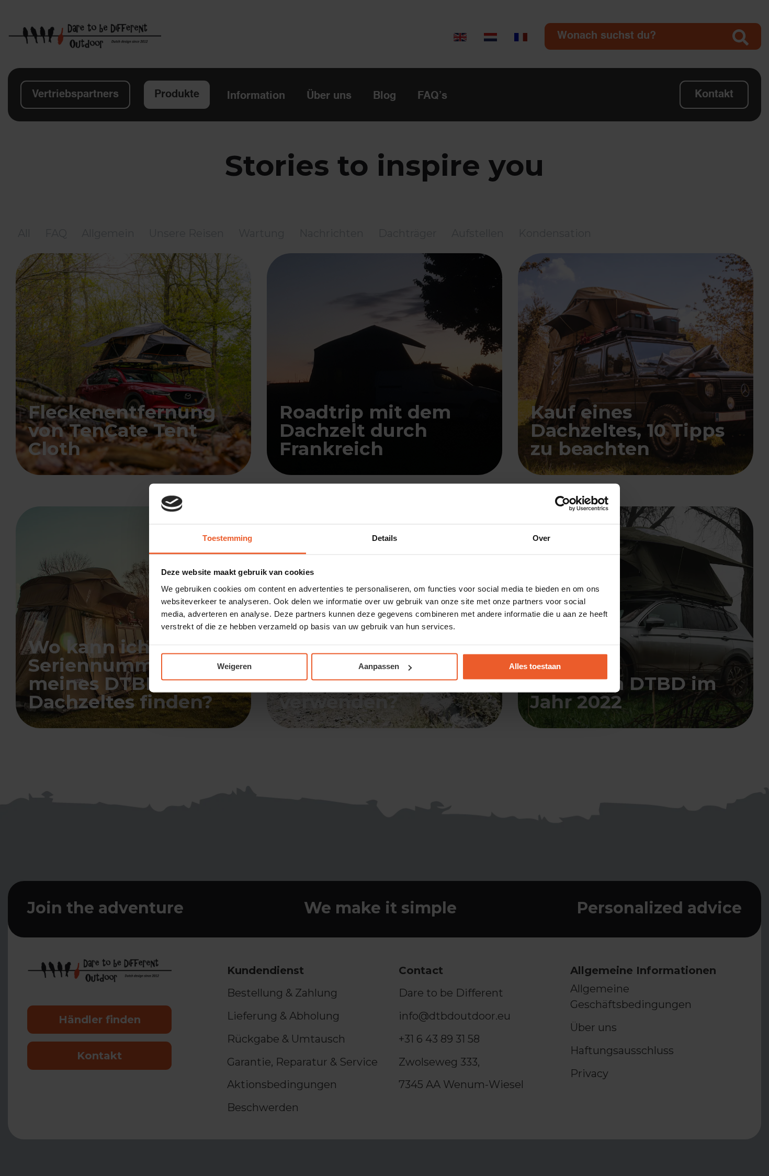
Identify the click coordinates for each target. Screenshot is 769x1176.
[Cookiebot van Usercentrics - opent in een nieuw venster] (562, 504)
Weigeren (234, 666)
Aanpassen (378, 666)
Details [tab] (385, 538)
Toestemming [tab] (227, 538)
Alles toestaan (535, 666)
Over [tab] (541, 538)
